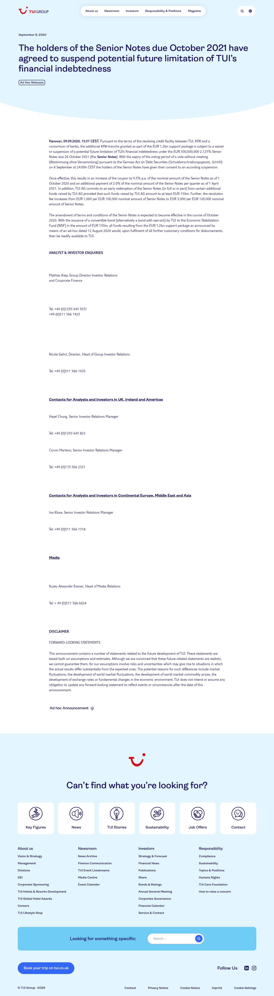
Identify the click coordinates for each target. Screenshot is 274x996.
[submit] (199, 938)
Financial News (148, 863)
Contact (130, 988)
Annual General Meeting (155, 891)
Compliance (207, 856)
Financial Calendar (151, 906)
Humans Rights (209, 877)
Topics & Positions (211, 870)
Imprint (217, 988)
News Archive (87, 856)
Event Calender (89, 884)
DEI (20, 877)
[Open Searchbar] (242, 11)
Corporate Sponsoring (33, 884)
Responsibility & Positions (163, 11)
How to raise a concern (215, 891)
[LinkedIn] (246, 968)
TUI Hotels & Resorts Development (42, 891)
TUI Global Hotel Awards (35, 898)
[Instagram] (254, 968)
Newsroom (111, 11)
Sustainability (208, 863)
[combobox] (175, 938)
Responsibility (211, 848)
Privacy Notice (158, 988)
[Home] (34, 10)
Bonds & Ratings (150, 884)
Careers (23, 906)
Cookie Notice (190, 988)
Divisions (24, 870)
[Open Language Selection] (250, 11)
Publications (147, 870)
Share (142, 877)
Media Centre (87, 877)
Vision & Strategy (30, 856)
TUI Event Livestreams (93, 870)
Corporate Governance (154, 898)
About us (91, 11)
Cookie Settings (245, 988)
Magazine (194, 11)
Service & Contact (151, 913)
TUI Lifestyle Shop (30, 913)
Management (27, 863)
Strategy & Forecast (152, 856)
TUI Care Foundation (213, 884)
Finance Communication (95, 863)
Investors (132, 11)
